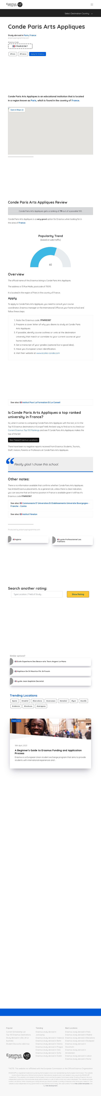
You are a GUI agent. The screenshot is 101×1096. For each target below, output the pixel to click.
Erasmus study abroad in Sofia (48, 1053)
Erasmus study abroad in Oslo (48, 1050)
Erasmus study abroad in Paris (77, 1032)
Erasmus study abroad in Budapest (79, 1041)
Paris (26, 35)
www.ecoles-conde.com (48, 353)
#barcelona (37, 701)
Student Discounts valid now (17, 1044)
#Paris (12, 54)
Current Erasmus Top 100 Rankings (24, 430)
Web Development (51, 1086)
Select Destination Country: (78, 13)
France (33, 35)
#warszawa (50, 701)
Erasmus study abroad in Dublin (49, 1056)
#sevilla (83, 701)
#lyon (73, 701)
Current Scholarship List (15, 1032)
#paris (14, 701)
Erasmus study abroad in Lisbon (78, 1056)
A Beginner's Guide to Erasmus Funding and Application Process (48, 752)
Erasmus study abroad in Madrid (78, 1035)
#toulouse (28, 706)
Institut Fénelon (29, 514)
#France (23, 54)
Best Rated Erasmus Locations (24, 440)
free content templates (82, 1083)
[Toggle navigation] (92, 4)
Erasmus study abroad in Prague (49, 1047)
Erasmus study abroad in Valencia (50, 1038)
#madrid (25, 701)
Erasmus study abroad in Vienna (49, 1044)
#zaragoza (41, 706)
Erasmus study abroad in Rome (78, 1059)
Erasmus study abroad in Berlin (48, 1041)
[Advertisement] (50, 75)
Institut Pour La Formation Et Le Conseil (41, 402)
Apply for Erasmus (37, 54)
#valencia (16, 706)
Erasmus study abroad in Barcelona (80, 1038)
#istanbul (63, 701)
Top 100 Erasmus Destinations (18, 1035)
